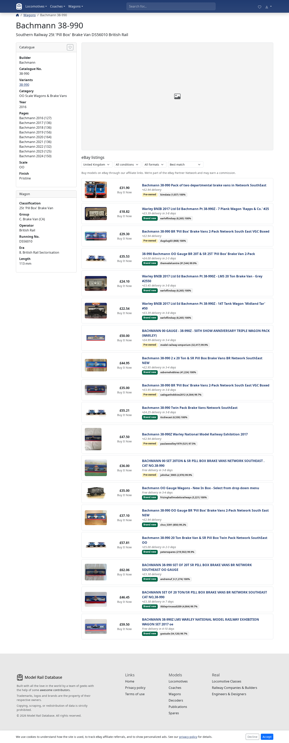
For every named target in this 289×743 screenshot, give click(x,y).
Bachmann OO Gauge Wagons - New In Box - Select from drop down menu (200, 488)
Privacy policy (135, 687)
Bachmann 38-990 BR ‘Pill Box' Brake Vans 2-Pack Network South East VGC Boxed (205, 231)
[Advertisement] (46, 300)
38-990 (24, 84)
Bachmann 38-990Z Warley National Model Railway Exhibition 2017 (195, 434)
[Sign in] (268, 6)
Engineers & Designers (229, 694)
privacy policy (188, 737)
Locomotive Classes (226, 681)
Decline (252, 737)
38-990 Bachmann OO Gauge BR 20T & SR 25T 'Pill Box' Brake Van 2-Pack (198, 254)
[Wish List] (259, 6)
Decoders (176, 700)
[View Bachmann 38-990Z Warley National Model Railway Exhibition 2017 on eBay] (93, 438)
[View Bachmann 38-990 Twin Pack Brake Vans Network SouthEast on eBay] (96, 412)
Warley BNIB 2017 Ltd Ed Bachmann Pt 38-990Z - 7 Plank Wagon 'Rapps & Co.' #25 (205, 209)
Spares (174, 713)
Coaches (56, 6)
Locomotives (34, 6)
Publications (178, 707)
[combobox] (171, 6)
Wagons (74, 6)
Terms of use (135, 694)
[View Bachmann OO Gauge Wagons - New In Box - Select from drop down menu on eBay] (96, 492)
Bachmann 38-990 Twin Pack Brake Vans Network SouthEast (190, 408)
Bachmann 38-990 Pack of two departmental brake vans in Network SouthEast (204, 185)
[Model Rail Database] (19, 6)
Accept (267, 737)
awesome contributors (55, 690)
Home (129, 681)
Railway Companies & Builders (234, 687)
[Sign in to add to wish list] (70, 47)
